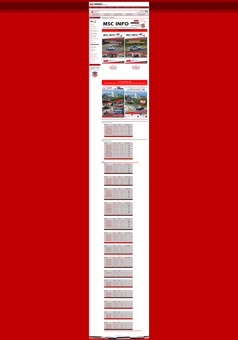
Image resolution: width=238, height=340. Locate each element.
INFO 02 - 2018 (108, 182)
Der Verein (96, 7)
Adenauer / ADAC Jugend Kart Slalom (95, 14)
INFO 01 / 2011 (108, 273)
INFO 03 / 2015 (108, 226)
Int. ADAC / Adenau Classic (107, 14)
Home (91, 7)
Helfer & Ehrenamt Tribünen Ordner (93, 36)
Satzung (91, 40)
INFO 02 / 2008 (108, 305)
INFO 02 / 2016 (108, 206)
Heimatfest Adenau (93, 56)
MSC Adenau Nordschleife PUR (129, 14)
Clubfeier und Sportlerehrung (92, 50)
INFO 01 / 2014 (108, 235)
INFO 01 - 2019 (108, 172)
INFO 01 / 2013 (108, 248)
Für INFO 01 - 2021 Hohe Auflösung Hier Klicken (113, 67)
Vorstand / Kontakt (126, 7)
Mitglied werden (118, 7)
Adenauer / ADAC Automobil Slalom (141, 14)
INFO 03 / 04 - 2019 (108, 166)
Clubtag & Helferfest (93, 54)
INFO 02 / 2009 (108, 294)
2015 (112, 225)
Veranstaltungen (110, 7)
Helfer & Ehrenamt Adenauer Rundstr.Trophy (94, 31)
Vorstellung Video (93, 26)
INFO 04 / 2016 (108, 212)
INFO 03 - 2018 (108, 180)
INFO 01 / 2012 (108, 259)
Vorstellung (92, 24)
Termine (91, 52)
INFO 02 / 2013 (108, 249)
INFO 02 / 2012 (108, 261)
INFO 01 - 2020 (108, 145)
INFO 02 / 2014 (108, 236)
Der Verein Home (93, 19)
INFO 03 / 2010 (108, 285)
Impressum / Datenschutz (135, 7)
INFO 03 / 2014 (108, 238)
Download (92, 61)
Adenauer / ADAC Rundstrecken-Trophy (118, 14)
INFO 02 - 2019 (108, 170)
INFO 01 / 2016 (108, 205)
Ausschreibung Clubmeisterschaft (93, 47)
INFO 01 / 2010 (108, 282)
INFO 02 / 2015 (108, 222)
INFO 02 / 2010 (108, 284)
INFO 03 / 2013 (108, 251)
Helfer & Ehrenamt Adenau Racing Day (93, 33)
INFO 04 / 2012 (108, 264)
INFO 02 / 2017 (108, 192)
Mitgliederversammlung (94, 38)
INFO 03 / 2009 (108, 296)
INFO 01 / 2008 (108, 303)
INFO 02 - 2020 (108, 149)
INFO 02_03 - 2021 (109, 131)
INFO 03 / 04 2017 (109, 196)
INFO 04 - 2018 (108, 179)
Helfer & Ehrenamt (103, 7)
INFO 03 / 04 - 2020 (108, 153)
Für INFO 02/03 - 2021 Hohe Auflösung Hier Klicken (136, 67)
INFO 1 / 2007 (108, 314)
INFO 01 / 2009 (108, 293)
